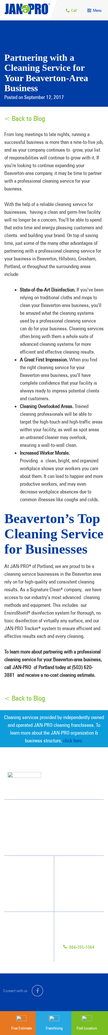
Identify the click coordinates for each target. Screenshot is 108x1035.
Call (73, 10)
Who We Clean (22, 878)
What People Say (24, 899)
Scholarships (74, 899)
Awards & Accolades (81, 878)
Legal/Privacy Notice (29, 945)
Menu (96, 10)
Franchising (22, 934)
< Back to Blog (24, 118)
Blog (68, 889)
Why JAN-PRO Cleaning (29, 868)
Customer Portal (26, 955)
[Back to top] (91, 995)
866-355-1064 (81, 947)
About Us (72, 868)
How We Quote (22, 889)
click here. (73, 740)
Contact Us (22, 924)
